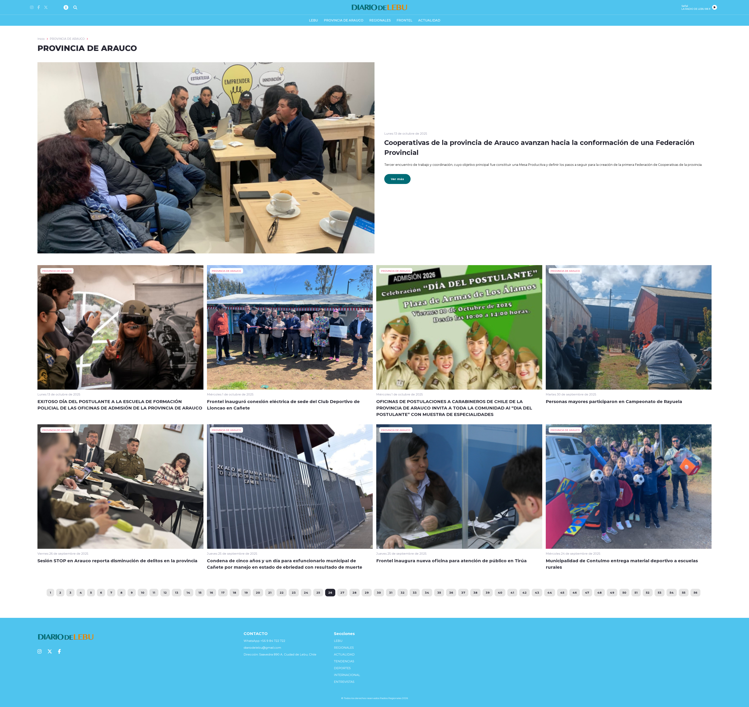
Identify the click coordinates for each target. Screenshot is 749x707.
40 (500, 592)
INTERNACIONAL (347, 674)
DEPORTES (342, 668)
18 (234, 592)
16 (211, 592)
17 (223, 592)
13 (176, 592)
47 (587, 592)
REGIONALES (380, 20)
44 (549, 592)
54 (672, 592)
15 (199, 592)
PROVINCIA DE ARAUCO (343, 20)
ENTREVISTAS (344, 681)
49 (612, 592)
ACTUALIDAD (429, 20)
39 (488, 592)
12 (165, 592)
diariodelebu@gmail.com (262, 647)
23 (294, 592)
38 (475, 592)
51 (636, 592)
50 (624, 592)
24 (306, 592)
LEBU (313, 20)
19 (246, 592)
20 (258, 592)
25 (318, 592)
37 (463, 592)
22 (282, 592)
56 (695, 592)
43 (537, 592)
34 (427, 592)
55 (683, 592)
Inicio (41, 38)
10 (142, 592)
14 (188, 592)
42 (524, 592)
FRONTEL (404, 20)
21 (270, 592)
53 (659, 592)
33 (415, 592)
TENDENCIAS (344, 661)
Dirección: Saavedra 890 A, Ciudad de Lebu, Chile (280, 654)
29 (367, 592)
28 (354, 592)
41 (512, 592)
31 (390, 592)
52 (648, 592)
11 (154, 592)
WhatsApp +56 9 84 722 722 (264, 640)
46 (574, 592)
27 (342, 592)
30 (379, 592)
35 (439, 592)
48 (599, 592)
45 (562, 592)
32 (403, 592)
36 (451, 592)
